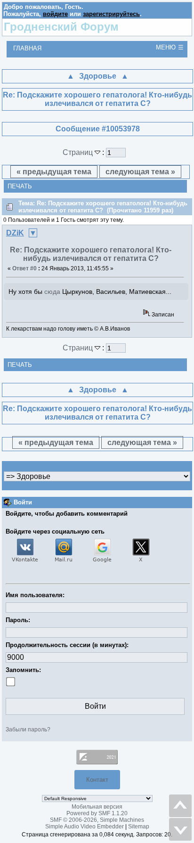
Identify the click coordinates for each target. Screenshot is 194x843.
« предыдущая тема (53, 172)
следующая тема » (140, 172)
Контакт (97, 779)
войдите (55, 13)
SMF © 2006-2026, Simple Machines (97, 820)
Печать (20, 186)
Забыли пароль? (28, 729)
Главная (27, 48)
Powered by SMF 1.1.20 (97, 813)
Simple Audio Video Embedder (84, 826)
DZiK (15, 233)
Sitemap (138, 826)
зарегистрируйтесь (111, 13)
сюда (52, 291)
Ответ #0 (24, 268)
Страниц (79, 152)
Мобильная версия (97, 806)
